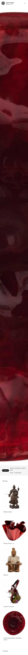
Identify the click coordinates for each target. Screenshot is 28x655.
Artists (5, 651)
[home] (7, 4)
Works (5, 481)
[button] (25, 3)
